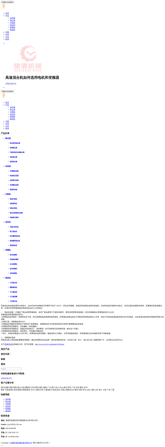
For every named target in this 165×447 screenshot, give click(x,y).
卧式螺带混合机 (15, 236)
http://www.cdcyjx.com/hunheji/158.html (49, 344)
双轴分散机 (13, 208)
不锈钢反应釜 (14, 171)
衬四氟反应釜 (14, 185)
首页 (7, 13)
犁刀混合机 (13, 231)
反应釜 (12, 18)
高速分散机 (13, 199)
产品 (7, 16)
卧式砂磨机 (13, 255)
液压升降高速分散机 (16, 213)
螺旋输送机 (13, 287)
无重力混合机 (14, 227)
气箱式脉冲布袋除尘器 (17, 152)
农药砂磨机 (13, 273)
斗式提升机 (13, 282)
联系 (7, 39)
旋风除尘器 (13, 161)
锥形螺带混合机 (15, 240)
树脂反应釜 (13, 189)
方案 (7, 32)
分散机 (12, 23)
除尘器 (12, 20)
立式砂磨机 (13, 264)
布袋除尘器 (13, 147)
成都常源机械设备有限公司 (21, 443)
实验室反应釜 (14, 180)
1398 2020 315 (10, 83)
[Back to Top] (2, 445)
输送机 (12, 30)
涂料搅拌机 (13, 203)
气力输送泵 (13, 292)
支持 (7, 34)
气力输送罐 (13, 296)
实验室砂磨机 (14, 259)
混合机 (12, 25)
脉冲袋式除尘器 (15, 143)
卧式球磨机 (13, 268)
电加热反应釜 (14, 175)
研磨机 (12, 27)
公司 (7, 37)
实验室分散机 (14, 217)
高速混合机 (13, 245)
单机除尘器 (13, 157)
